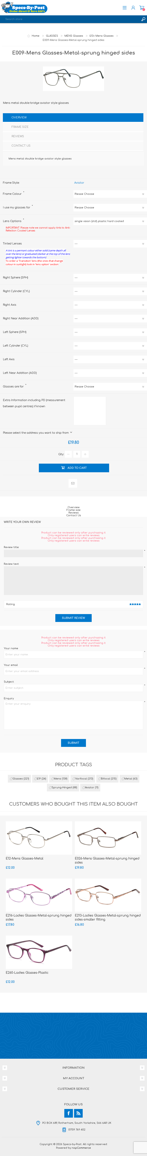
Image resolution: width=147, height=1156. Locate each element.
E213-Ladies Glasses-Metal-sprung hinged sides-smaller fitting (108, 917)
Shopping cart (141, 7)
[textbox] (70, 19)
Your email (11, 665)
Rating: (10, 604)
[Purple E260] (39, 952)
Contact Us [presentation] (20, 145)
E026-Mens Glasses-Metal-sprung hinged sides (107, 860)
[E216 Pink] (39, 895)
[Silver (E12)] (39, 838)
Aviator (79, 182)
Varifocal (81, 778)
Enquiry (9, 698)
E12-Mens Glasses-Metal (24, 858)
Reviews (74, 512)
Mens (57, 778)
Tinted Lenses (12, 243)
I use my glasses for (17, 207)
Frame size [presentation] (20, 127)
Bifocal (105, 778)
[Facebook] (68, 1113)
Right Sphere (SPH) (15, 277)
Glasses (18, 778)
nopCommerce (81, 1148)
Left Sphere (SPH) (14, 332)
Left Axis (9, 359)
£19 (39, 778)
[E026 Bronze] (108, 838)
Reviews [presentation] (17, 136)
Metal (128, 778)
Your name (11, 648)
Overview (74, 507)
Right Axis (9, 304)
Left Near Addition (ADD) (20, 373)
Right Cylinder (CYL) (16, 291)
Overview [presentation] (19, 117)
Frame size (74, 510)
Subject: (9, 681)
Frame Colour (12, 193)
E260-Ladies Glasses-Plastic (27, 972)
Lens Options (12, 221)
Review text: (11, 564)
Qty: (61, 454)
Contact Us (73, 515)
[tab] (73, 118)
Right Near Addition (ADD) (20, 318)
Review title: (11, 547)
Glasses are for (13, 386)
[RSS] (78, 1113)
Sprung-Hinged (62, 787)
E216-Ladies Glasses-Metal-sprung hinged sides (38, 917)
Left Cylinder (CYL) (15, 345)
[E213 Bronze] (108, 895)
